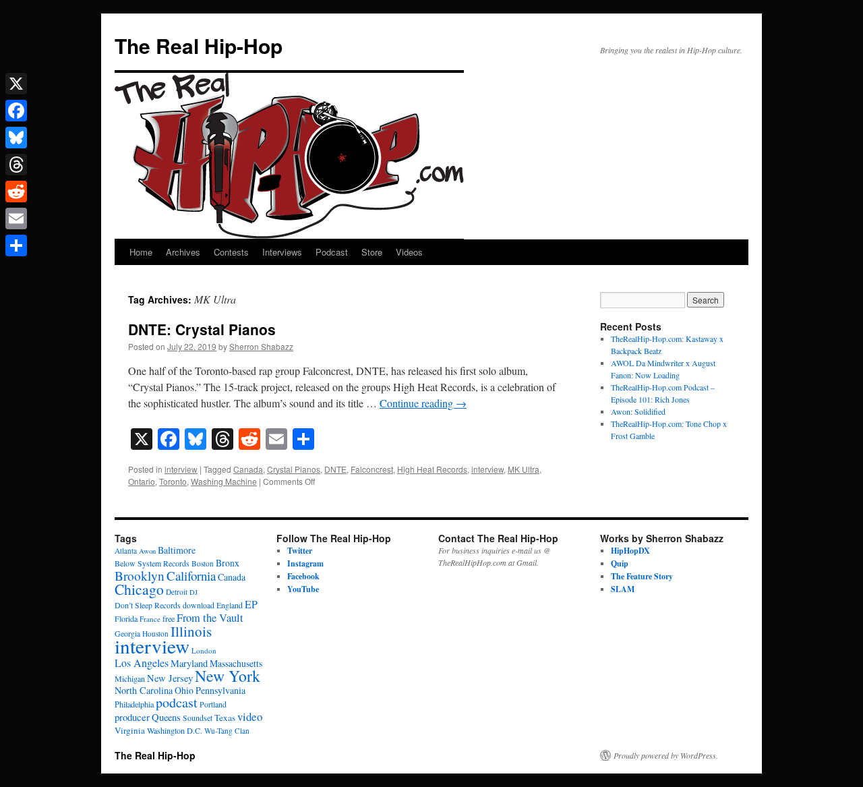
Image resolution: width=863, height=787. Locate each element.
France (150, 619)
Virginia (130, 730)
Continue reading (423, 403)
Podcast (332, 251)
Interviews (282, 251)
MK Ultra (523, 469)
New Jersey (170, 678)
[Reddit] (16, 191)
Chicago (139, 589)
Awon (147, 551)
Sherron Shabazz (261, 346)
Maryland (189, 663)
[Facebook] (16, 110)
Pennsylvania (220, 690)
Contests (231, 251)
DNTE (335, 469)
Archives (183, 251)
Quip (619, 563)
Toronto (173, 481)
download (198, 605)
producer (132, 717)
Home (140, 251)
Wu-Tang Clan (226, 731)
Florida (126, 618)
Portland (213, 704)
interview (181, 469)
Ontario (141, 481)
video (249, 716)
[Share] (16, 245)
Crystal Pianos (293, 469)
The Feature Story (642, 576)
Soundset (197, 718)
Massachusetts (236, 663)
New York (227, 676)
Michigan (130, 678)
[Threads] (16, 164)
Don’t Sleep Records (148, 605)
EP (251, 604)
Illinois (191, 631)
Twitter (299, 550)
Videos (409, 251)
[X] (16, 83)
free (168, 618)
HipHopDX (630, 550)
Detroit (176, 592)
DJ (193, 592)
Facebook (303, 576)
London (203, 650)
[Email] (16, 218)
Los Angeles (142, 662)
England (229, 605)
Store (371, 251)
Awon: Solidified (638, 411)
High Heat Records (432, 469)
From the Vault (210, 617)
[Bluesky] (16, 137)
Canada (248, 469)
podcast (177, 702)
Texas (224, 717)
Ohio (184, 690)
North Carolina (144, 690)
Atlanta (126, 551)
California (191, 575)
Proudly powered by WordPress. (666, 755)
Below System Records (152, 563)
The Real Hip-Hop (198, 45)
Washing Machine (224, 481)
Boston (202, 563)
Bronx (227, 562)
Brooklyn (140, 575)
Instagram (305, 563)
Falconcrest (372, 469)
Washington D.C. (174, 730)
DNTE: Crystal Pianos (202, 329)
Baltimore (177, 550)
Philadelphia (134, 704)
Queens (166, 717)
